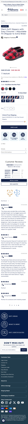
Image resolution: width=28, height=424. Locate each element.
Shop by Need (5, 391)
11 (21, 97)
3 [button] (14, 305)
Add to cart (14, 127)
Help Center (4, 360)
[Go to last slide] (2, 2)
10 (17, 97)
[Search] (3, 15)
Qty (2, 108)
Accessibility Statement (7, 376)
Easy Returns (4, 369)
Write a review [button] (14, 180)
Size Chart (3, 372)
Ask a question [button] (14, 184)
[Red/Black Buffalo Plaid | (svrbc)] (2, 88)
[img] (5, 205)
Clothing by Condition (7, 395)
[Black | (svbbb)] (10, 88)
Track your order (5, 367)
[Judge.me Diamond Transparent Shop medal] (17, 192)
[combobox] (14, 15)
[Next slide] (26, 2)
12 (3, 101)
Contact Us (4, 362)
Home (3, 21)
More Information (6, 152)
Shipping (3, 365)
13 (8, 101)
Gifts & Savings (5, 386)
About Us (4, 381)
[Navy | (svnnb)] (13, 88)
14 (12, 101)
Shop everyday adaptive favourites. (14, 5)
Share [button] (4, 143)
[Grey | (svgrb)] (6, 88)
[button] (2, 10)
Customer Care (5, 357)
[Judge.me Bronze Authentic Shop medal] (10, 192)
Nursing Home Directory (7, 374)
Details (3, 149)
